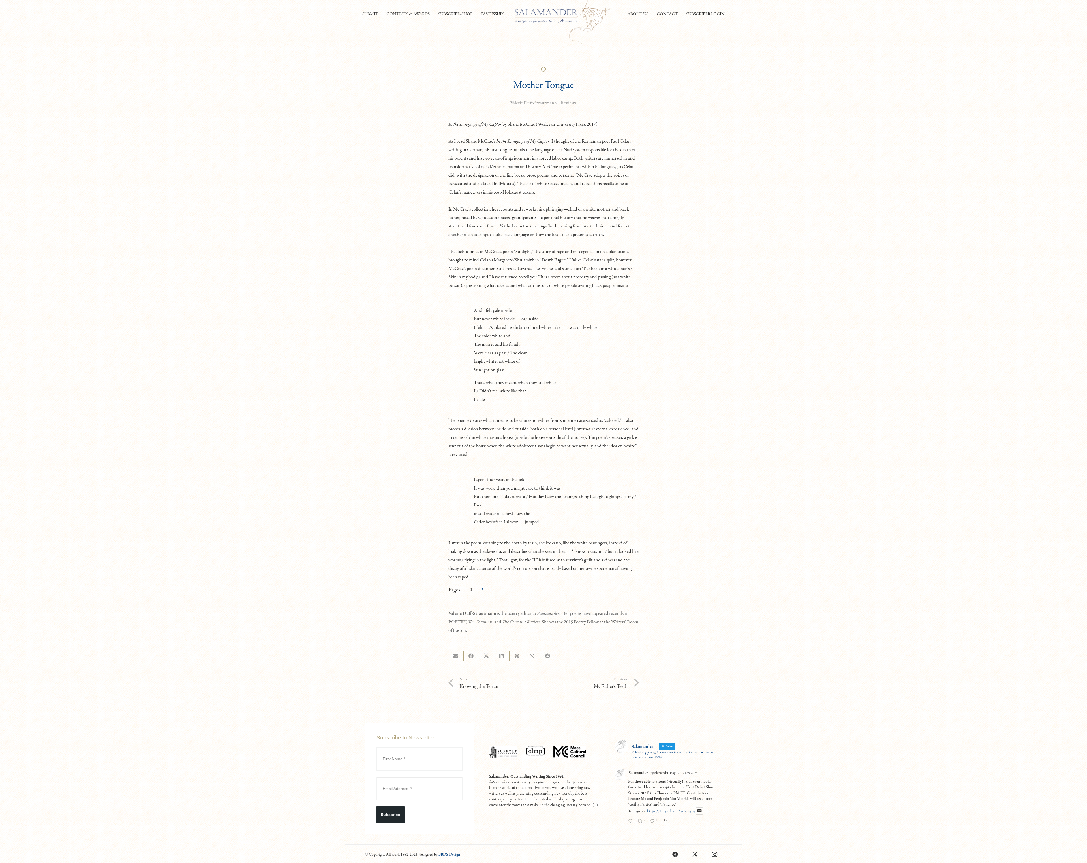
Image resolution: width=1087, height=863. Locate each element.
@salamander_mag (663, 773)
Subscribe (390, 814)
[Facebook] (675, 854)
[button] (380, 14)
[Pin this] (517, 656)
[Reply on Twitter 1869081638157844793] (631, 821)
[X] (695, 854)
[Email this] (456, 656)
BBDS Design (449, 854)
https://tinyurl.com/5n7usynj (671, 811)
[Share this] (471, 656)
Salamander (638, 773)
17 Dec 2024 (689, 773)
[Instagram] (715, 854)
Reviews (569, 103)
